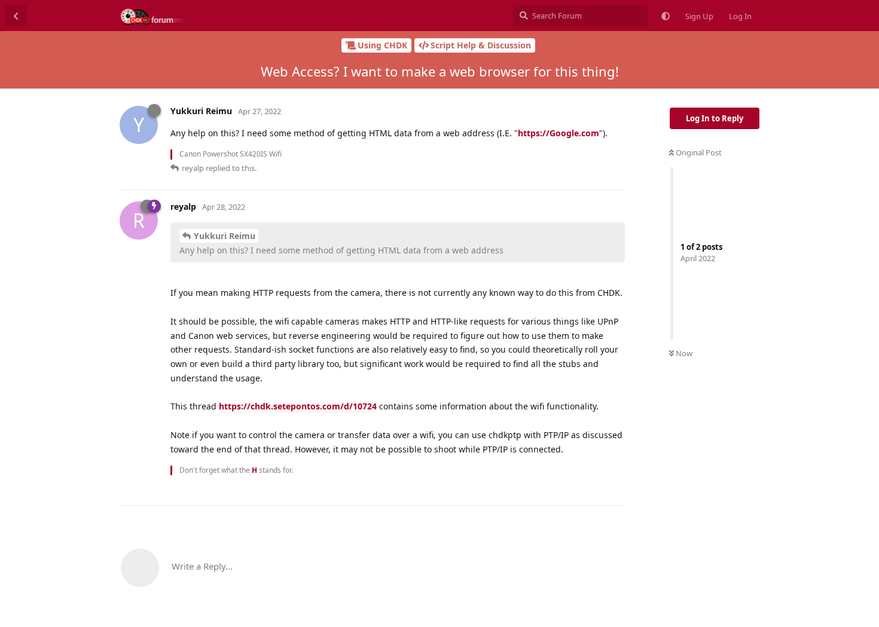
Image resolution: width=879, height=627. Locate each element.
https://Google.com (558, 133)
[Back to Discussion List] (15, 15)
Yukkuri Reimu (224, 235)
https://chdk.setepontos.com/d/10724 (298, 406)
